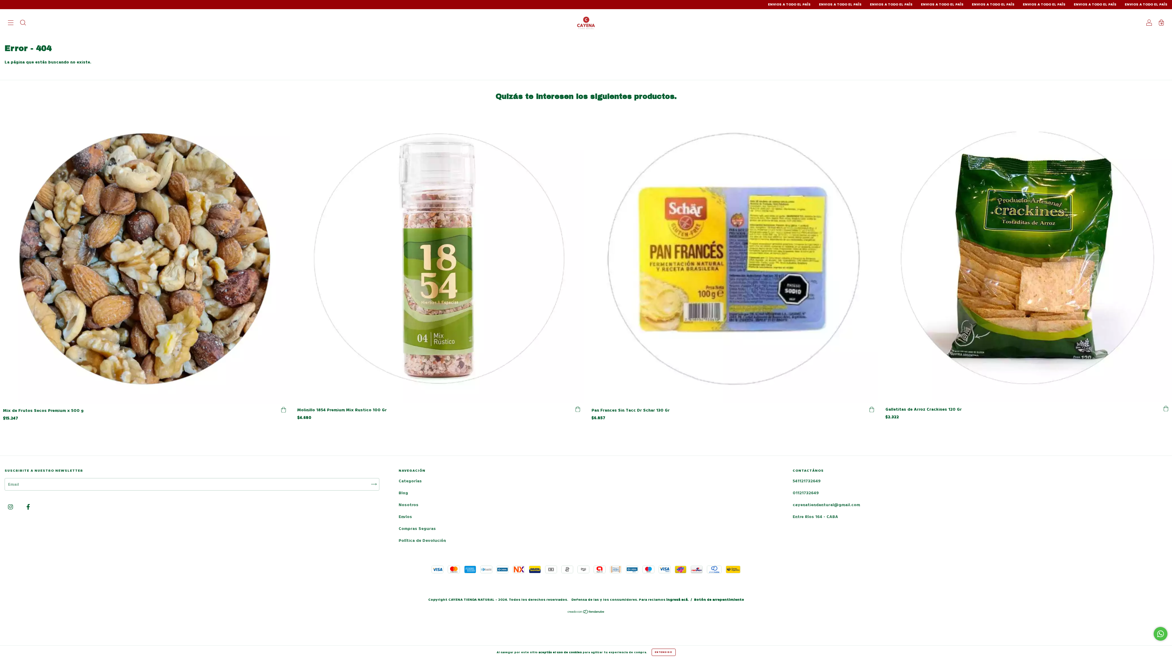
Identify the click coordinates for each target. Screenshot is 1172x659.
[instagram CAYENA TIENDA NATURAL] (11, 507)
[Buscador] (23, 23)
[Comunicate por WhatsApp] (1160, 634)
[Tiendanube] (586, 612)
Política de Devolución (422, 540)
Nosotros (408, 505)
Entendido (663, 652)
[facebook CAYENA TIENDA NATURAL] (28, 507)
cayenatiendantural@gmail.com (826, 505)
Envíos (405, 517)
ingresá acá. (677, 599)
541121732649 (807, 481)
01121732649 (806, 493)
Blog (403, 493)
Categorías (410, 481)
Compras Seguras (417, 528)
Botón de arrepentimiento (719, 599)
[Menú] (11, 23)
